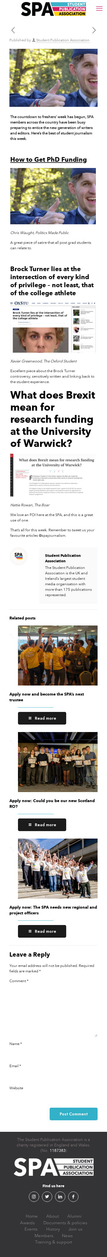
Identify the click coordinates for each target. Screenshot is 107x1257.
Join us (75, 1229)
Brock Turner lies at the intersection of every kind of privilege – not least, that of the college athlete (52, 281)
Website (16, 1088)
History (53, 1229)
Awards (27, 1222)
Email (15, 1066)
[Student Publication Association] (53, 8)
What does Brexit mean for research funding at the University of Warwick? (52, 419)
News (67, 1235)
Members (44, 1235)
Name (15, 1044)
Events (31, 1229)
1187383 (58, 1150)
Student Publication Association (63, 40)
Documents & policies (65, 1222)
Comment (19, 981)
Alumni (74, 1216)
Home (32, 1216)
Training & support (53, 1242)
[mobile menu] (99, 8)
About (52, 1216)
